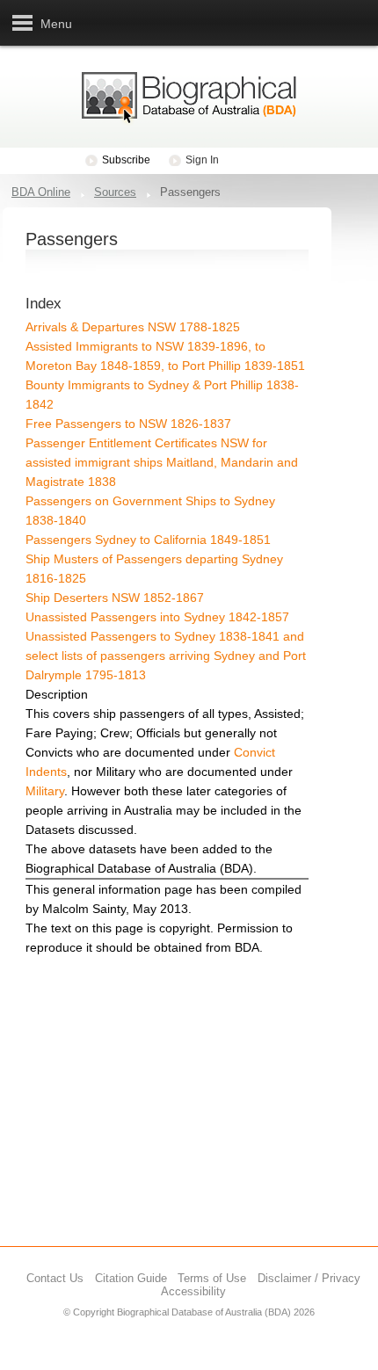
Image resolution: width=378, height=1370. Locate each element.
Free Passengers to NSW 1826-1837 (128, 424)
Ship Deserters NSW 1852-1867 (114, 598)
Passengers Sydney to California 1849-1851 (148, 540)
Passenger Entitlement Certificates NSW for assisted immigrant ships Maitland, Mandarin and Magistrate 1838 (161, 462)
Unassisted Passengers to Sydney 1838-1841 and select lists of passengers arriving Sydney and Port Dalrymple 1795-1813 (165, 655)
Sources (115, 192)
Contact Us (55, 1278)
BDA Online (40, 192)
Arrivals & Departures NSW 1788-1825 (132, 327)
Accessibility (193, 1291)
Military (44, 791)
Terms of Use (212, 1278)
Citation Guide (131, 1278)
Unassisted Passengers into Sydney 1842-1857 (157, 617)
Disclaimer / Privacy (309, 1278)
